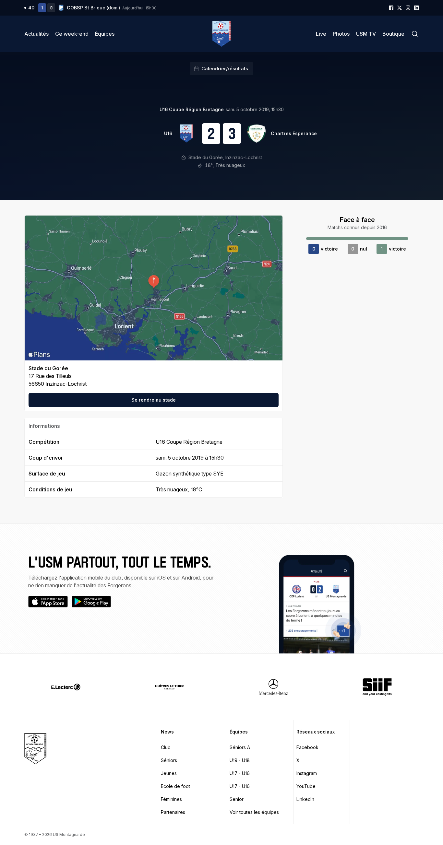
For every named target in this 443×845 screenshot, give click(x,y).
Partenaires (173, 812)
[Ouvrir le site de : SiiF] (377, 687)
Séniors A (240, 747)
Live (321, 33)
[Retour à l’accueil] (221, 34)
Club (166, 747)
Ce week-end (72, 33)
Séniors (169, 760)
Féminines (171, 799)
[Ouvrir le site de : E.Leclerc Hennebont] (66, 687)
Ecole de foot (175, 786)
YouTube (306, 786)
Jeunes (169, 773)
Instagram (306, 773)
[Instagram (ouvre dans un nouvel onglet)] (408, 8)
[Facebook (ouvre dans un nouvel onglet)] (391, 8)
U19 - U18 (240, 760)
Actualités (36, 33)
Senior (237, 799)
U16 (168, 133)
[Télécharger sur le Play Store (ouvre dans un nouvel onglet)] (91, 601)
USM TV (366, 33)
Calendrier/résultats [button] (224, 68)
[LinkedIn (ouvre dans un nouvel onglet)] (416, 8)
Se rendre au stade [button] (153, 400)
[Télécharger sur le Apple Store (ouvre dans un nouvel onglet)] (48, 601)
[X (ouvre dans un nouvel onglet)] (399, 8)
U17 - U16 (240, 773)
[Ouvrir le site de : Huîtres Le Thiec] (169, 687)
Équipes (104, 33)
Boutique (393, 33)
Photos (341, 33)
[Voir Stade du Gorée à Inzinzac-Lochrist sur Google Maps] (153, 288)
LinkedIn (305, 799)
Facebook (307, 747)
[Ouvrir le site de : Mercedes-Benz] (273, 687)
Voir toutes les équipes (254, 812)
